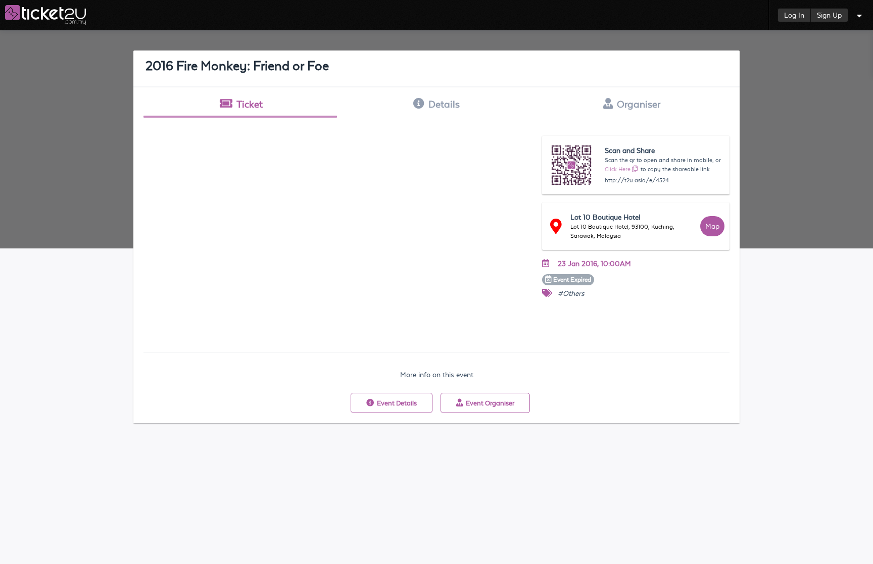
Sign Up (829, 15)
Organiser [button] (638, 104)
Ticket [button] (249, 104)
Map (712, 226)
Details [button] (444, 104)
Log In (794, 15)
